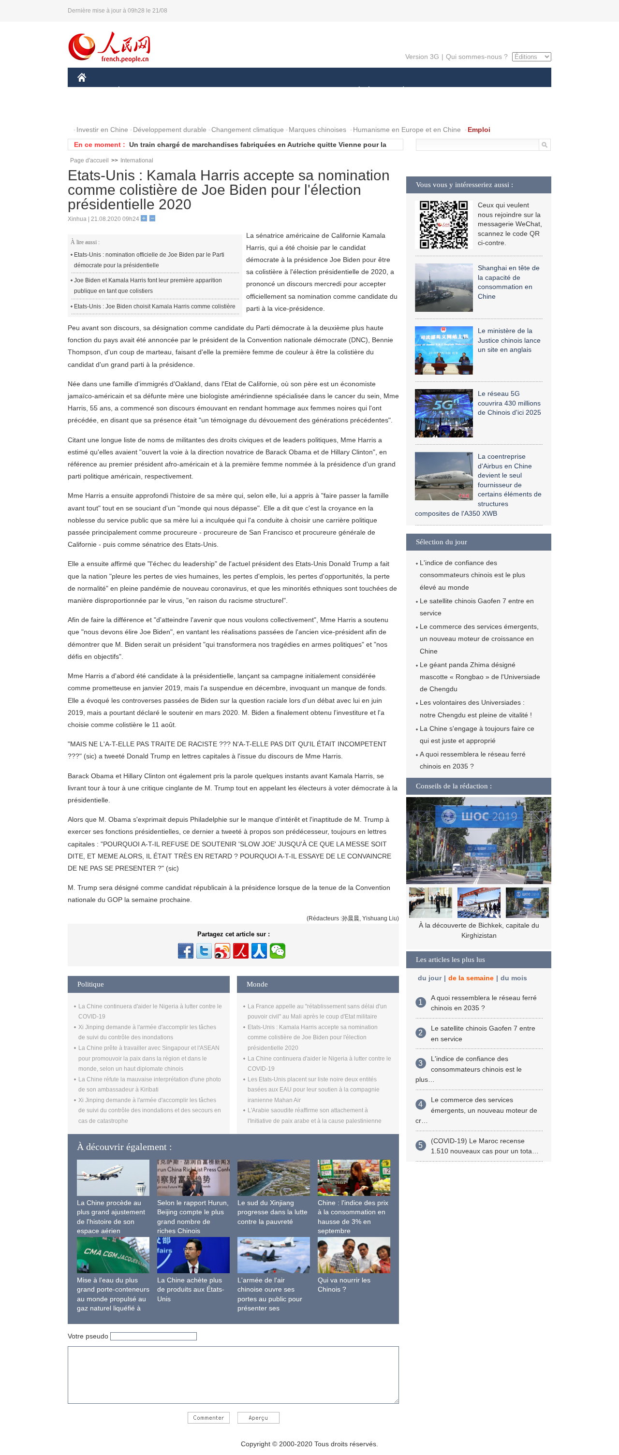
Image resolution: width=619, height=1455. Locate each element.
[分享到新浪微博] (222, 951)
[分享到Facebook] (185, 951)
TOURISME (479, 91)
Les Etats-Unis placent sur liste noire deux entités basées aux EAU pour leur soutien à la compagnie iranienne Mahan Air (314, 1090)
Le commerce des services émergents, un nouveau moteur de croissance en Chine (479, 639)
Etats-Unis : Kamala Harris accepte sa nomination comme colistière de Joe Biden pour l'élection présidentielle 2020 (313, 1037)
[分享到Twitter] (204, 951)
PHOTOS (139, 110)
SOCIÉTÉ (355, 91)
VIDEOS (179, 110)
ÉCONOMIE (137, 91)
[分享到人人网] (259, 951)
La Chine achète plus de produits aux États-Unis (190, 1289)
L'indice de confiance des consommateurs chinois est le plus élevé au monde (472, 575)
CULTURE (311, 91)
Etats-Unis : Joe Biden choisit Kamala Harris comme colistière (155, 306)
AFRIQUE (223, 91)
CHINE (94, 91)
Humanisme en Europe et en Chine (407, 129)
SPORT (438, 91)
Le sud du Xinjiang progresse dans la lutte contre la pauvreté (272, 1212)
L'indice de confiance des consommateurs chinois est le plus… (468, 1069)
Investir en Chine (102, 129)
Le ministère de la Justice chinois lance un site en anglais (509, 340)
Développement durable (169, 129)
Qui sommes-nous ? (477, 56)
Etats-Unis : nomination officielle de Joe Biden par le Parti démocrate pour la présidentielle (149, 260)
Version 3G (422, 56)
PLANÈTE (398, 91)
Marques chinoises (317, 129)
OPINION (98, 110)
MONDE (181, 91)
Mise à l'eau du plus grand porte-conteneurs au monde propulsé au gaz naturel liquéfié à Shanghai (113, 1299)
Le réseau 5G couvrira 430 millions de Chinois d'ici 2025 (509, 403)
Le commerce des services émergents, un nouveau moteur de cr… (476, 1110)
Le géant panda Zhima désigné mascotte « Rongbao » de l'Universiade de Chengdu (480, 677)
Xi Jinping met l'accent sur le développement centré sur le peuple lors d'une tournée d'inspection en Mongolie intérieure (479, 935)
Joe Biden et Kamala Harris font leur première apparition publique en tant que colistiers (148, 285)
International (136, 160)
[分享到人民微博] (241, 951)
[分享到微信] (277, 951)
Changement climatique (247, 129)
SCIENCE (266, 91)
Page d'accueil (89, 160)
